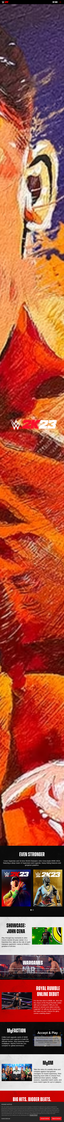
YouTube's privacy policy (44, 1040)
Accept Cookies (45, 1118)
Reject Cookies (56, 1118)
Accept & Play (48, 1032)
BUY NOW (55, 2)
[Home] (5, 2)
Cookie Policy (33, 1115)
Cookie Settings (5, 1118)
